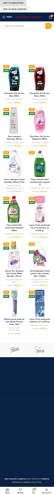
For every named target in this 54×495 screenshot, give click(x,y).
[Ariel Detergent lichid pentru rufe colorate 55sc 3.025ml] (40, 255)
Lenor (21, 188)
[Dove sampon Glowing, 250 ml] (14, 120)
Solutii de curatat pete (14, 280)
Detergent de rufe (14, 185)
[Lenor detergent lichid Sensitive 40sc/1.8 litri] (14, 163)
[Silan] (14, 349)
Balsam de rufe (37, 234)
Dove (21, 142)
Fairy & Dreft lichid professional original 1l (40, 182)
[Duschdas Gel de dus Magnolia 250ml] (40, 120)
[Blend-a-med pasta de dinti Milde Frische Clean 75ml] (14, 303)
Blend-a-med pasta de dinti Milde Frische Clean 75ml (14, 321)
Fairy (48, 188)
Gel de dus (10, 99)
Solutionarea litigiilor (13, 436)
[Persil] (39, 349)
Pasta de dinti (14, 328)
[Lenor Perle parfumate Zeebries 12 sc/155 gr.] (40, 303)
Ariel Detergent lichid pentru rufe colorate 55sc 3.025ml (40, 273)
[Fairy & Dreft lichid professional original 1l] (40, 163)
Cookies (6, 457)
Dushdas (19, 99)
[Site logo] (28, 17)
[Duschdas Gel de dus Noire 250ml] (40, 77)
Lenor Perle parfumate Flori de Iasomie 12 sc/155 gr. (39, 227)
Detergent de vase (37, 188)
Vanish (14, 282)
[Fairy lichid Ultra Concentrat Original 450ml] (14, 209)
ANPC (5, 429)
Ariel (46, 280)
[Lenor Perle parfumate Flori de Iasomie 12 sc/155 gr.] (40, 209)
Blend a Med (14, 330)
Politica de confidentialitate (16, 463)
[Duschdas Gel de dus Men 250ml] (14, 77)
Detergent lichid (11, 188)
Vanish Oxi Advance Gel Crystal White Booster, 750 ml (14, 273)
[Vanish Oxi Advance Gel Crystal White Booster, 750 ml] (14, 255)
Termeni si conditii (11, 442)
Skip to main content (14, 9)
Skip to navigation (13, 3)
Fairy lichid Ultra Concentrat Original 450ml (14, 227)
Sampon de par (11, 142)
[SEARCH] (48, 26)
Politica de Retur (11, 469)
